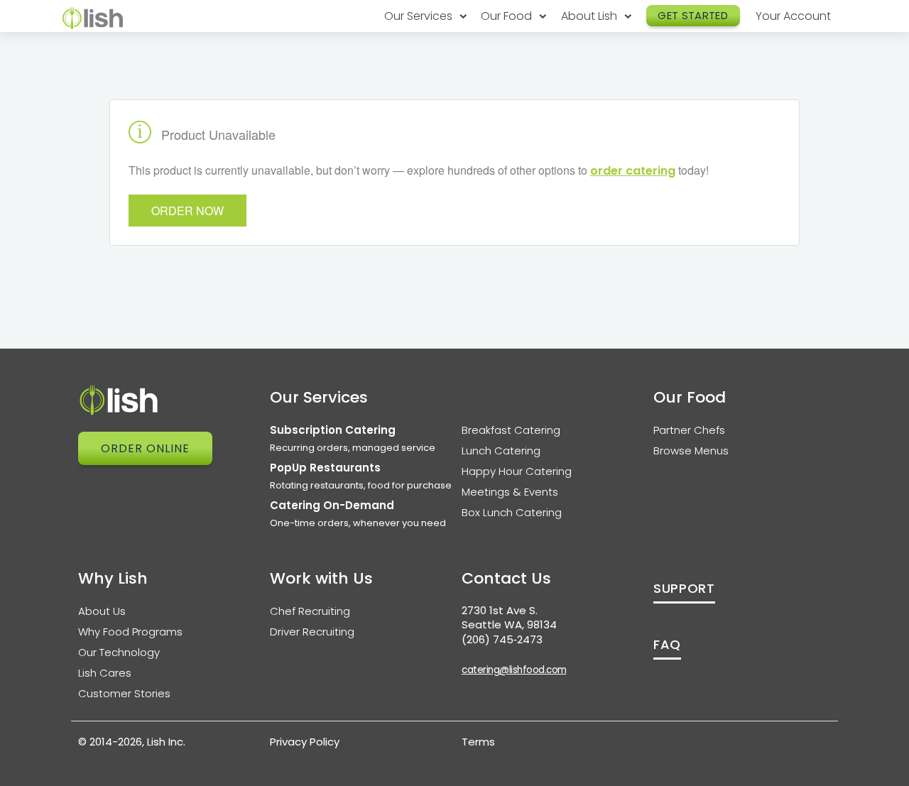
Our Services (419, 16)
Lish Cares (104, 672)
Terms (478, 741)
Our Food (508, 16)
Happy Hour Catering (517, 471)
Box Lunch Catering (512, 512)
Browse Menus (691, 450)
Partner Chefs (689, 429)
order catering (632, 171)
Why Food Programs (130, 631)
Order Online (145, 448)
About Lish (590, 16)
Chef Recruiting (310, 611)
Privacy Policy (304, 741)
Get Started (693, 15)
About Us (102, 611)
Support (684, 588)
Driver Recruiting (312, 631)
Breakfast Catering (511, 429)
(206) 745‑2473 (502, 639)
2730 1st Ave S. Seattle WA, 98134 (509, 618)
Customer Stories (124, 693)
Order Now (187, 210)
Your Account (793, 16)
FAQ (667, 644)
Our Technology (119, 652)
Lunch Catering (501, 450)
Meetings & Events (510, 491)
